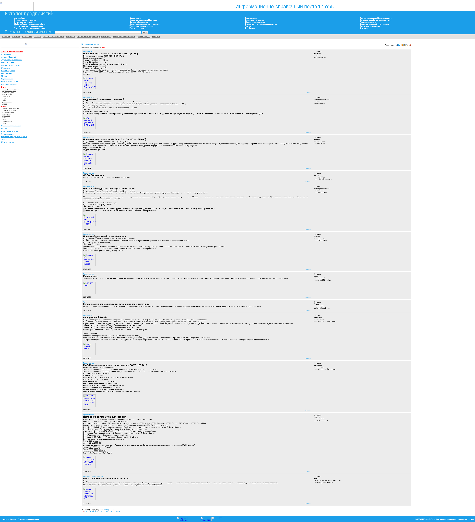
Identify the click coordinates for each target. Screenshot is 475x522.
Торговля (249, 26)
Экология (364, 28)
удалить (307, 92)
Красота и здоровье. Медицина (143, 20)
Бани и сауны (135, 18)
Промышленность (368, 22)
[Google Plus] (409, 45)
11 (100, 512)
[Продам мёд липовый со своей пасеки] (89, 265)
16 (112, 512)
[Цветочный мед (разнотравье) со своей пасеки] (89, 226)
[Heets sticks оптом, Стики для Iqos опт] (89, 468)
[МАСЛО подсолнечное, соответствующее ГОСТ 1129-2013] (89, 406)
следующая (109, 509)
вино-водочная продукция (10, 89)
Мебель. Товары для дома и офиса (29, 24)
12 (102, 512)
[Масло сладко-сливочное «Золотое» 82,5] (89, 500)
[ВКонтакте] (396, 45)
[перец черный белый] (89, 354)
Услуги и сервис (137, 28)
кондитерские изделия (9, 91)
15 (109, 512)
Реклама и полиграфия (24, 22)
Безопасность (251, 18)
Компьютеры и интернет (25, 20)
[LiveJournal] (407, 45)
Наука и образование (139, 22)
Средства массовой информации (374, 24)
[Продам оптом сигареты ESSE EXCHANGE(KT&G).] (89, 89)
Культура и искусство (254, 20)
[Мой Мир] (404, 45)
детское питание (7, 102)
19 (119, 512)
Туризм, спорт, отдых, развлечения (29, 28)
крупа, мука (6, 96)
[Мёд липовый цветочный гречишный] (89, 129)
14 (107, 512)
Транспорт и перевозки (370, 26)
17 (114, 512)
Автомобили (19, 18)
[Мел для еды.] (89, 293)
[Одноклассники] (402, 45)
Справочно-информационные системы (262, 24)
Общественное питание (255, 22)
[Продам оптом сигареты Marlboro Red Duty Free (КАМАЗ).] (89, 164)
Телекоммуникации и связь (142, 26)
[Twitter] (399, 45)
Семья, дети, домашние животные (145, 24)
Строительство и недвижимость (28, 26)
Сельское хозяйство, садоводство (375, 20)
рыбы (4, 100)
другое (4, 104)
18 (117, 512)
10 (97, 512)
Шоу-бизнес (250, 28)
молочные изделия (8, 93)
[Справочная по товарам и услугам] (17, 10)
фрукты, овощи (7, 94)
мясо (4, 98)
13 (105, 512)
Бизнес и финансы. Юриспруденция (376, 18)
